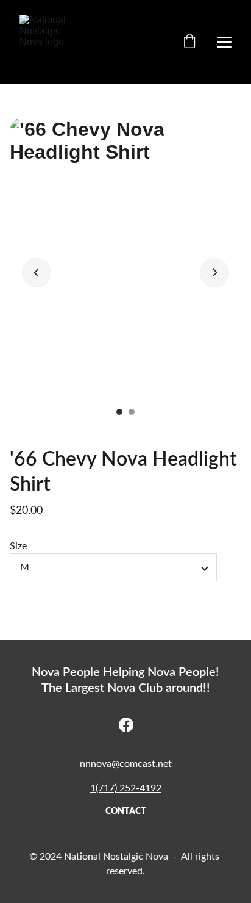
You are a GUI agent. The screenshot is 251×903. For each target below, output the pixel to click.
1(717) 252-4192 (125, 788)
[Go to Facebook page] (126, 725)
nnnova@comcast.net (126, 764)
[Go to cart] (189, 42)
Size (18, 546)
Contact (125, 811)
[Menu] (224, 42)
